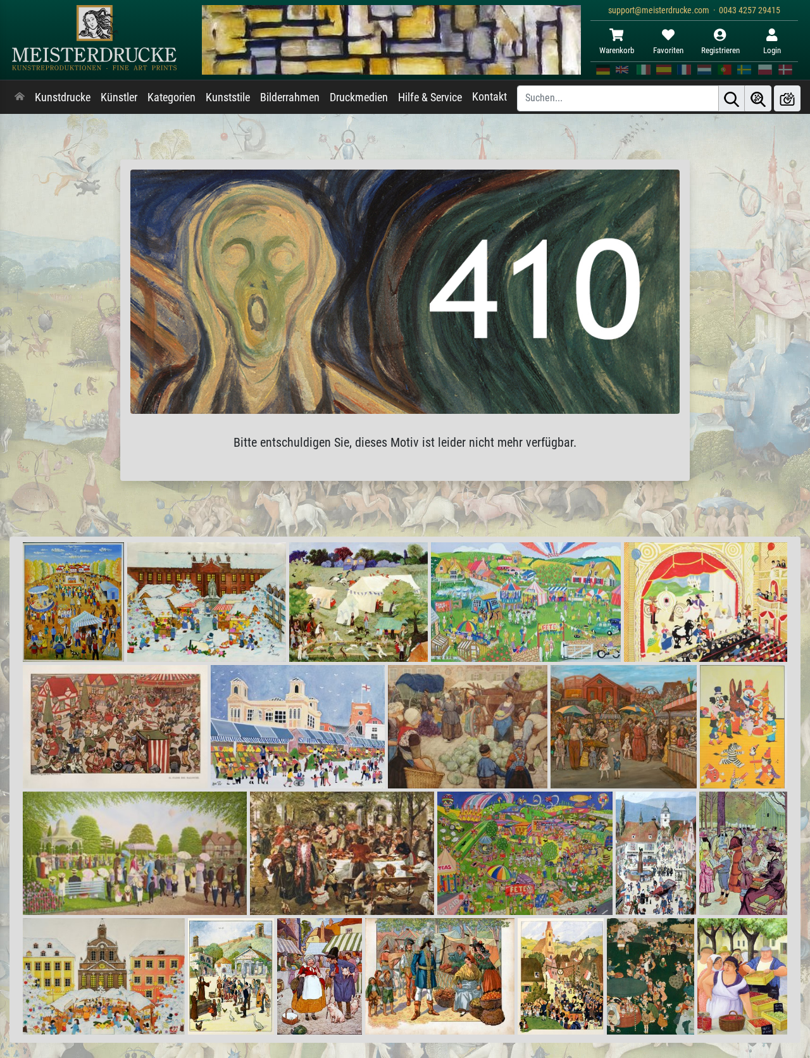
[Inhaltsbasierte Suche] (758, 98)
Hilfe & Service (430, 97)
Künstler (119, 97)
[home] (19, 97)
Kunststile (228, 97)
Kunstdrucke (62, 97)
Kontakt (489, 96)
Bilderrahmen (290, 97)
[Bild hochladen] (787, 98)
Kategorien (171, 97)
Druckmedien (359, 97)
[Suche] (731, 98)
